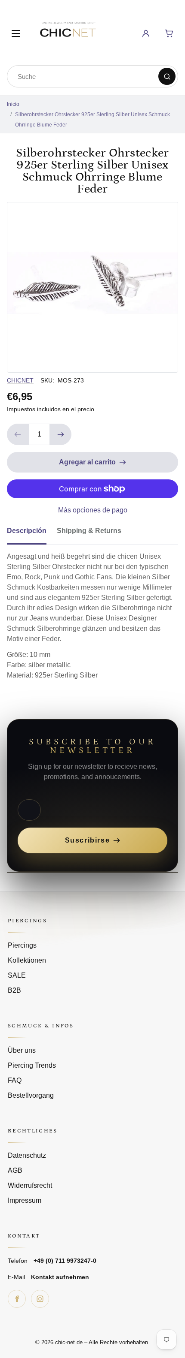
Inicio (13, 104)
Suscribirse (87, 840)
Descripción (26, 530)
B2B (14, 990)
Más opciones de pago (92, 510)
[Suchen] (167, 76)
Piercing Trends (32, 1065)
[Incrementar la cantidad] (60, 434)
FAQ (15, 1080)
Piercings (22, 945)
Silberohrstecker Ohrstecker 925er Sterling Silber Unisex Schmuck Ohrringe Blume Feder (92, 119)
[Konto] (146, 33)
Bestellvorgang (31, 1095)
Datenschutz (27, 1155)
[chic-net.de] (67, 32)
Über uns (22, 1050)
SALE (17, 975)
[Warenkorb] (169, 33)
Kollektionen (27, 960)
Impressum (24, 1200)
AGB (15, 1170)
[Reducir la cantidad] (17, 434)
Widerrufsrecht (30, 1185)
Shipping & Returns (89, 530)
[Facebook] (17, 1299)
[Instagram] (40, 1299)
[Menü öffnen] (16, 33)
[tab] (32, 533)
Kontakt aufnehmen (60, 1277)
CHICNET (20, 380)
